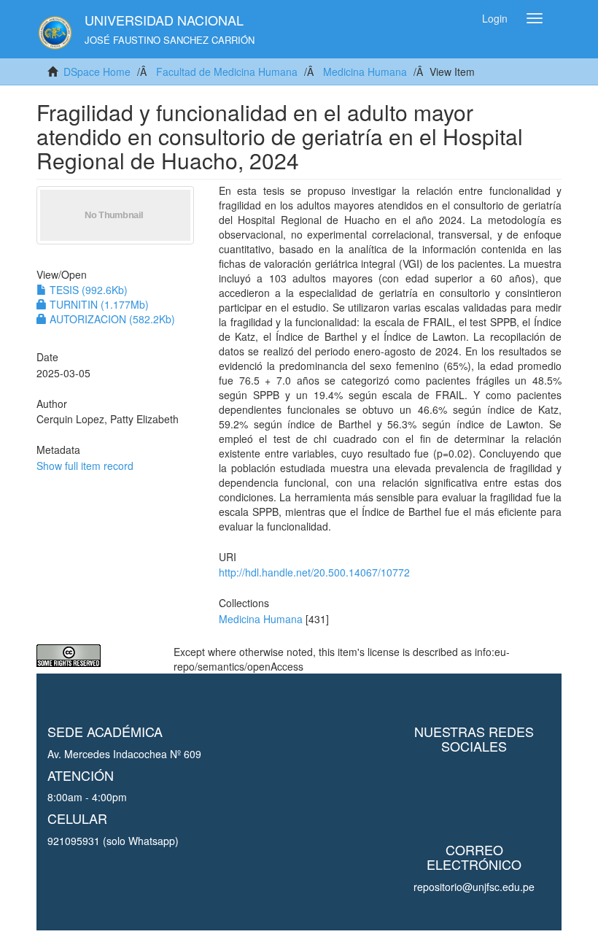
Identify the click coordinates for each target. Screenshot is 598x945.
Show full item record (84, 465)
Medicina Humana (365, 71)
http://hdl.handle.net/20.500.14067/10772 (314, 572)
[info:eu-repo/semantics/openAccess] (94, 655)
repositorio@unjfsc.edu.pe (474, 886)
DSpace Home (97, 71)
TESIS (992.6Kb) (87, 289)
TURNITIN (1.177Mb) (98, 304)
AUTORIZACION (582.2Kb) (111, 319)
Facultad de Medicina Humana (227, 71)
